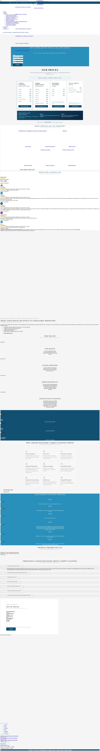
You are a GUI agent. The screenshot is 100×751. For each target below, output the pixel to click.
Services (5, 724)
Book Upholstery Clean (41, 106)
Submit (18, 64)
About (5, 726)
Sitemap (62, 749)
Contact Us (6, 732)
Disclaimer (50, 749)
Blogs (5, 729)
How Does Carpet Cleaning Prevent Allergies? (9, 740)
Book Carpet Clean (24, 106)
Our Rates (6, 728)
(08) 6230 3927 (48, 122)
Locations (6, 731)
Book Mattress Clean (58, 106)
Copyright (58, 749)
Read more (78, 229)
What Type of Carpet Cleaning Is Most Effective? (9, 736)
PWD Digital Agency (44, 749)
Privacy (54, 749)
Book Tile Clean (75, 106)
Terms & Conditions (68, 749)
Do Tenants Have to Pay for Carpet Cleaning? (8, 738)
